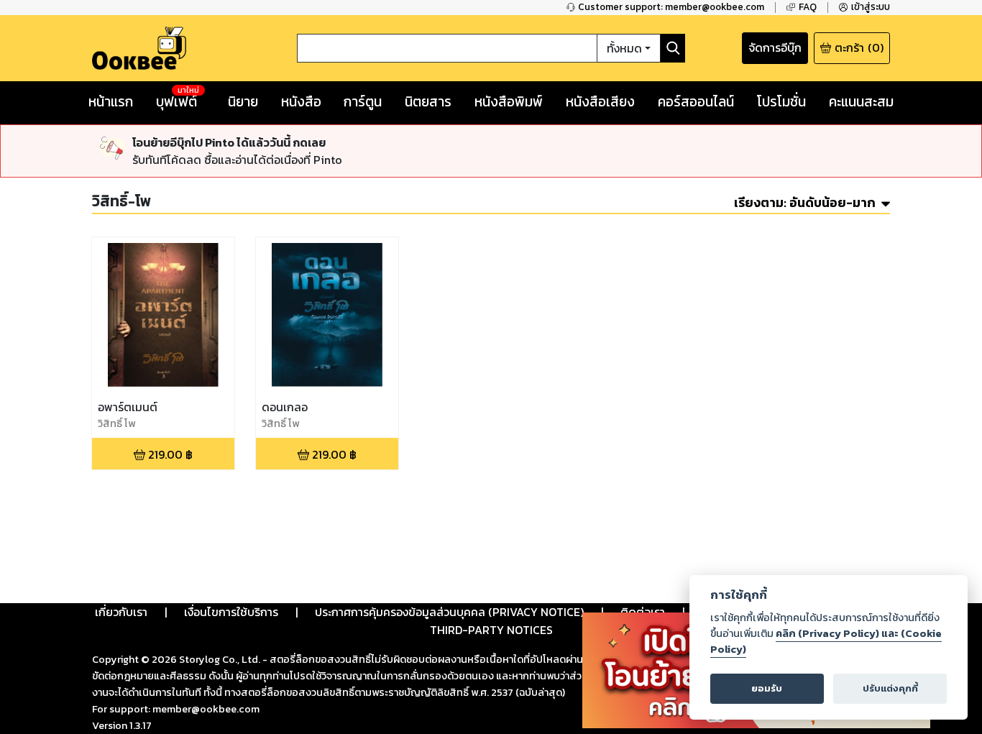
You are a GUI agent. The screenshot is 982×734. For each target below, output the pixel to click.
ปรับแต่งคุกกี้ (890, 688)
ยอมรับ (766, 688)
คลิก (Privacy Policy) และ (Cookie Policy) (826, 641)
